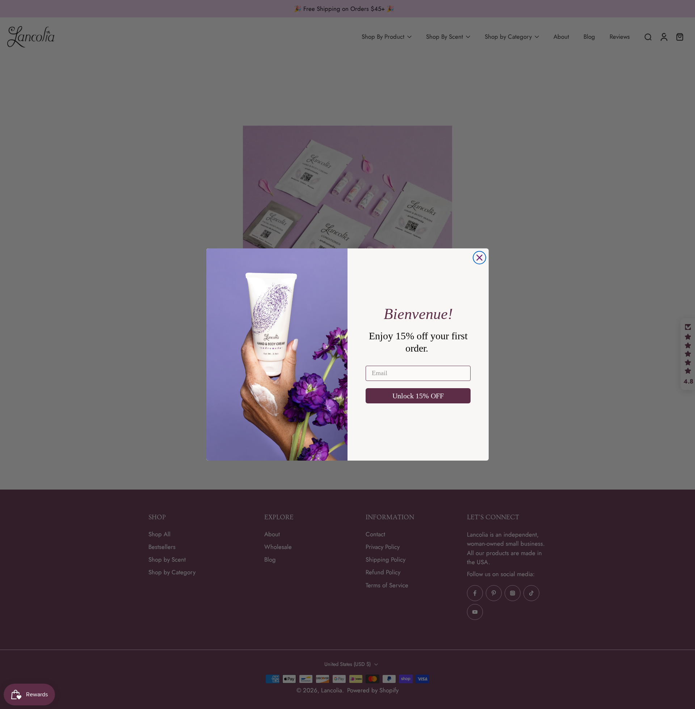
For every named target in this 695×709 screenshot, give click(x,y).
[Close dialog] (479, 257)
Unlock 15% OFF (418, 396)
